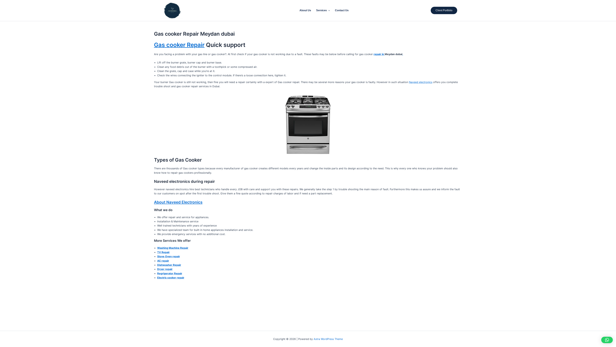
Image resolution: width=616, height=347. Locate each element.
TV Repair (163, 252)
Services (321, 10)
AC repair (163, 260)
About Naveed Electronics (178, 202)
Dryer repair (165, 269)
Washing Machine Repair (172, 247)
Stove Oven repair (168, 256)
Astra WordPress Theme (328, 339)
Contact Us (342, 10)
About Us (305, 10)
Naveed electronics (420, 82)
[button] (328, 10)
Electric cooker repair (170, 277)
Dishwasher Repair (169, 265)
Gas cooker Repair (179, 44)
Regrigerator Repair (169, 273)
